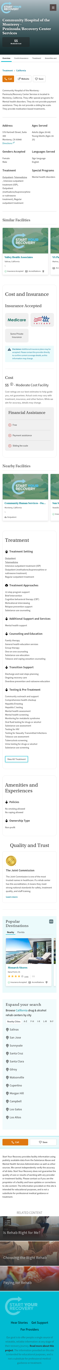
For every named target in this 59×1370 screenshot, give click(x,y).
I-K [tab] (38, 1021)
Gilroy (13, 1069)
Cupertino (16, 1085)
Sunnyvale (16, 1045)
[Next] (56, 253)
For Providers (29, 1329)
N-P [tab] (52, 1021)
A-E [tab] (25, 1021)
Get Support (39, 1323)
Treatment (36, 58)
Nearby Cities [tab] (13, 1021)
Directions (7, 143)
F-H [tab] (32, 1021)
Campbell (16, 1101)
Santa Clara (17, 1061)
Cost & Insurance (21, 58)
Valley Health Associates (19, 257)
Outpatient (7, 177)
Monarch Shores (17, 967)
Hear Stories (19, 1323)
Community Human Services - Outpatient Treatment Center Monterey (25, 503)
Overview (6, 58)
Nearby (10, 932)
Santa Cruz (16, 1053)
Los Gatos (16, 1109)
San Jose (15, 1037)
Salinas (14, 1029)
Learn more (12, 896)
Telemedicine (20, 177)
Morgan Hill (17, 1093)
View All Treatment (16, 759)
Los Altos (15, 1117)
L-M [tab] (45, 1021)
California (22, 1010)
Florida (20, 932)
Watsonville (17, 1077)
